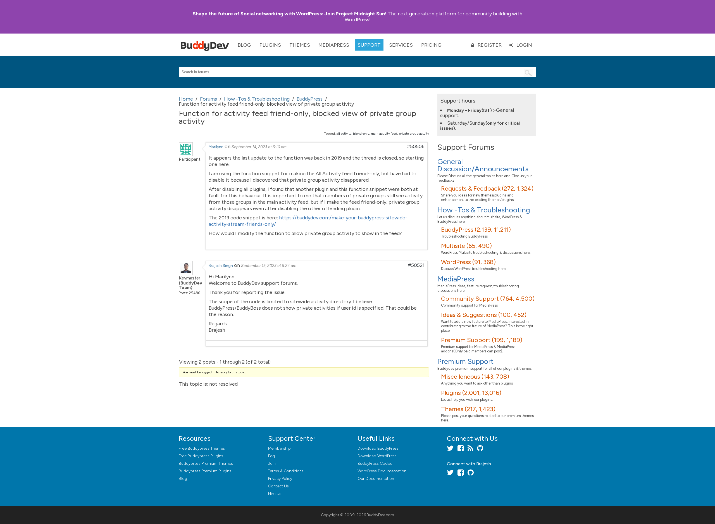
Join (272, 463)
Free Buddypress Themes (202, 448)
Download (378, 448)
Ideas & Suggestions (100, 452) (483, 315)
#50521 (416, 265)
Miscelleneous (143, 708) (475, 376)
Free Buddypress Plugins (201, 456)
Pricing (431, 45)
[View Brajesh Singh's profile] (186, 273)
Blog (244, 45)
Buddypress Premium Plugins (205, 471)
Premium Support (465, 361)
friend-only (361, 134)
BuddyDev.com (380, 515)
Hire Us (274, 493)
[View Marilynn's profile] (186, 154)
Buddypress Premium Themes (206, 463)
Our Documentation (376, 478)
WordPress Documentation (382, 471)
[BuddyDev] (206, 44)
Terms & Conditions (286, 471)
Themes (299, 45)
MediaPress (333, 45)
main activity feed (384, 134)
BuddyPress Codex (375, 463)
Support (369, 45)
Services (401, 45)
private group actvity (414, 134)
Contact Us (278, 486)
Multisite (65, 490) (466, 246)
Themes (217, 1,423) (468, 409)
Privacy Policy (280, 478)
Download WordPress (377, 456)
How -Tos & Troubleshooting (483, 209)
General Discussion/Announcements (482, 165)
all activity (344, 134)
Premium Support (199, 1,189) (481, 340)
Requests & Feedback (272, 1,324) (487, 188)
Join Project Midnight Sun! (290, 14)
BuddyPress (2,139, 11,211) (476, 229)
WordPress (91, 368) (468, 262)
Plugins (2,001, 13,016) (471, 393)
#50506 (416, 146)
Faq (271, 456)
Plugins (270, 45)
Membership (279, 448)
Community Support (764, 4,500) (488, 298)
